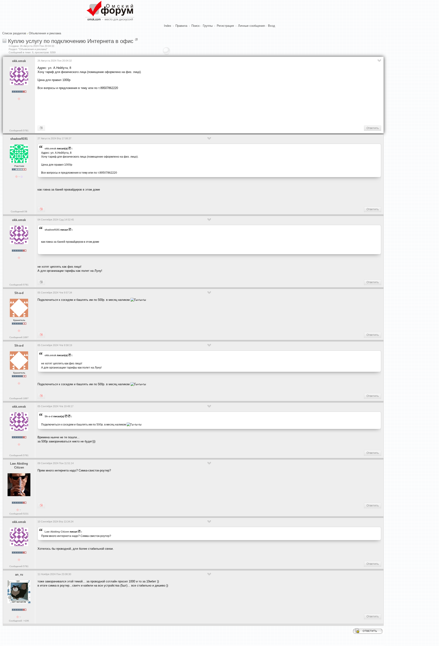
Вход (271, 25)
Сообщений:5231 (19, 513)
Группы (208, 25)
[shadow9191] (41, 128)
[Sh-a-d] (41, 282)
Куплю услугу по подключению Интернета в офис (70, 41)
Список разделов (14, 33)
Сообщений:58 (19, 211)
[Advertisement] (120, 107)
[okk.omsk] (41, 209)
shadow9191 (19, 138)
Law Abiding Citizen (19, 465)
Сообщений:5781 (19, 130)
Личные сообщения (251, 25)
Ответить (373, 128)
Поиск (195, 25)
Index (167, 25)
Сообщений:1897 (19, 337)
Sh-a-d (19, 293)
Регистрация (225, 25)
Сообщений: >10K (19, 620)
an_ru (19, 574)
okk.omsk (19, 61)
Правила (181, 25)
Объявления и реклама (45, 33)
